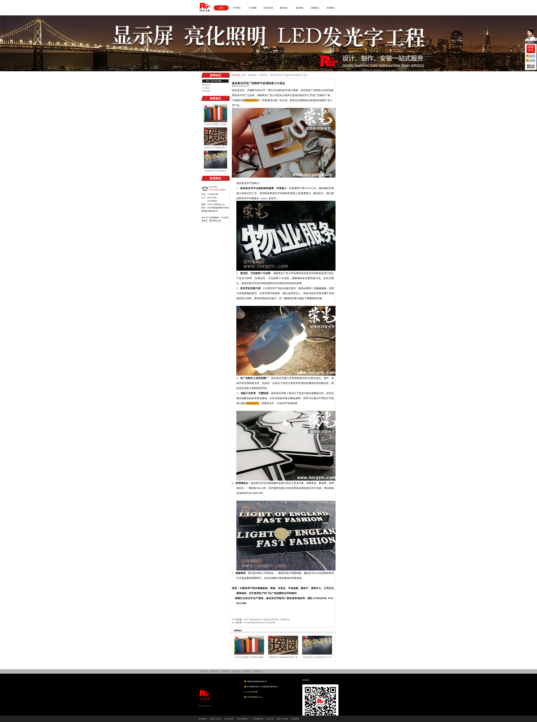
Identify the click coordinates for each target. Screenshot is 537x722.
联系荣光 (331, 8)
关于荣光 (237, 8)
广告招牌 (252, 8)
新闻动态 (252, 75)
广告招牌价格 (257, 719)
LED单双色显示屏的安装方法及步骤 (259, 623)
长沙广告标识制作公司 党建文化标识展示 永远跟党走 (267, 619)
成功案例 (299, 8)
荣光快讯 (206, 85)
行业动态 (206, 88)
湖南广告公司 (216, 719)
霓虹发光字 (252, 403)
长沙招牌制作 (243, 719)
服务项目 (284, 8)
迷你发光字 (250, 100)
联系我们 (258, 671)
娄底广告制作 (282, 719)
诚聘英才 (247, 671)
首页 (221, 8)
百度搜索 (295, 719)
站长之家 (270, 719)
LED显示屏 (268, 8)
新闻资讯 (315, 8)
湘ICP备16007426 (205, 706)
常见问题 (206, 91)
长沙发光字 (229, 719)
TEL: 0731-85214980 (213, 81)
